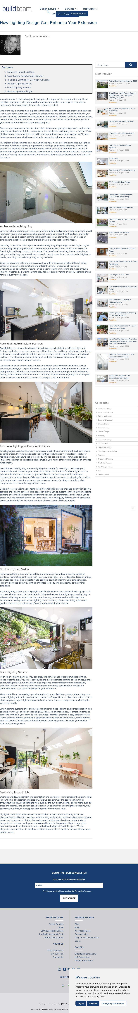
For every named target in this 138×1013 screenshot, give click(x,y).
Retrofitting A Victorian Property (122, 170)
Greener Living (103, 428)
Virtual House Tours (84, 960)
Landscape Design (105, 439)
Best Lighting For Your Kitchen (121, 207)
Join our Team (57, 953)
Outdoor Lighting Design (19, 83)
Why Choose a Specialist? (87, 937)
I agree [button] (81, 1003)
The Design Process (105, 467)
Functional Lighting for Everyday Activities (28, 79)
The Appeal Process (105, 459)
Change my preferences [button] (113, 1003)
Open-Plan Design (105, 447)
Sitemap (58, 1009)
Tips (99, 471)
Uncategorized (103, 475)
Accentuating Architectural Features (25, 75)
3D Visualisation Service (52, 931)
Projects (101, 455)
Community (58, 957)
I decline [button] (93, 1003)
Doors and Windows (105, 420)
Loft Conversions (104, 443)
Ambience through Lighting (20, 72)
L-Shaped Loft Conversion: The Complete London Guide (121, 355)
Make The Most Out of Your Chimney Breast (120, 301)
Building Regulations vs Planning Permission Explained (122, 314)
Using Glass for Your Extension (121, 121)
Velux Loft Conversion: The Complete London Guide (119, 376)
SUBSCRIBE (69, 898)
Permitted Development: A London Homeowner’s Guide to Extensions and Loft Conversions (123, 341)
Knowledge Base (83, 931)
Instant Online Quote (53, 937)
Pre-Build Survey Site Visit (51, 934)
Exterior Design (103, 424)
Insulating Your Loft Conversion (121, 133)
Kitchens (101, 436)
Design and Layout (105, 416)
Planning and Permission (107, 451)
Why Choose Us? (55, 950)
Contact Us (57, 13)
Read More (113, 86)
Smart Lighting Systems (19, 87)
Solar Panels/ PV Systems (119, 232)
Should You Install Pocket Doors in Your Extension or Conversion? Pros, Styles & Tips (122, 95)
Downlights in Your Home (119, 275)
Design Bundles (56, 924)
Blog (77, 924)
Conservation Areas (105, 412)
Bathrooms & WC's (105, 408)
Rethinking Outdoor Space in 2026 (123, 81)
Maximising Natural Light (19, 91)
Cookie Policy (48, 1009)
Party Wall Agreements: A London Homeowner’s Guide (123, 327)
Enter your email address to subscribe (69, 879)
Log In (78, 941)
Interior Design (103, 432)
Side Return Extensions (85, 953)
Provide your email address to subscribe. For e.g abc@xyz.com (67, 891)
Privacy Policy (36, 1009)
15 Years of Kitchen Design (119, 182)
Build (61, 927)
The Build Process (104, 463)
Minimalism (113, 158)
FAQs (77, 927)
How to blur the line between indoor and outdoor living (120, 195)
